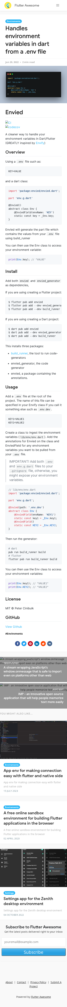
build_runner (19, 353)
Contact (21, 982)
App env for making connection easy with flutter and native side (33, 773)
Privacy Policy (38, 982)
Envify (40, 143)
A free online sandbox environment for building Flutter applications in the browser (33, 818)
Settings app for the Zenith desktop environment (28, 901)
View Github (13, 626)
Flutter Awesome (27, 5)
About (9, 982)
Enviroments (13, 21)
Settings (9, 892)
